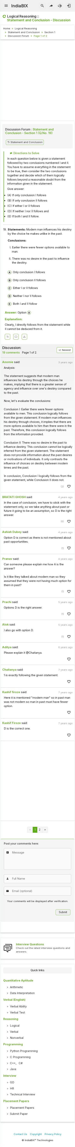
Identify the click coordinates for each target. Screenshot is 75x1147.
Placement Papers (22, 1107)
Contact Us (20, 1134)
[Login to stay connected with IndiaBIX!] (68, 6)
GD (12, 1082)
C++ (13, 1063)
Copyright (36, 1134)
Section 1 (49, 32)
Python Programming (24, 1051)
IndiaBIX (19, 5)
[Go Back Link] (7, 337)
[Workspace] (16, 337)
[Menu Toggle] (6, 6)
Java (13, 1069)
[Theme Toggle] (60, 6)
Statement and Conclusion (24, 32)
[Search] (42, 6)
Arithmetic (16, 987)
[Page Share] (51, 6)
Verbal (14, 1031)
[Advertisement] (37, 81)
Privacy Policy (53, 1134)
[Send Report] (24, 337)
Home (6, 28)
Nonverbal (16, 1038)
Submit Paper (19, 1114)
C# (20, 1063)
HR (12, 1088)
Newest (66, 350)
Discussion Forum (18, 35)
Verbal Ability (18, 1006)
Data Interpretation (22, 993)
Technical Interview (22, 1094)
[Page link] (45, 830)
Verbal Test (17, 1012)
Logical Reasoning (26, 28)
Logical (14, 1025)
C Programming (20, 1057)
